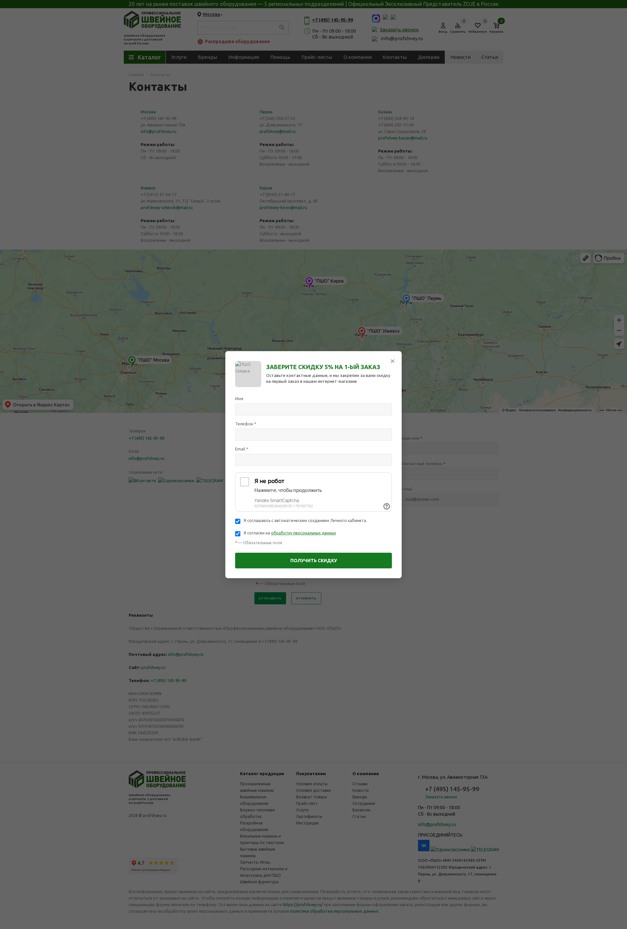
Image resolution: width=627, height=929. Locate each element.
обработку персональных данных (303, 533)
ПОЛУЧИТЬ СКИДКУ (313, 560)
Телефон (245, 423)
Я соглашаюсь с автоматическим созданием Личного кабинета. (305, 520)
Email (242, 449)
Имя (239, 398)
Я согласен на (290, 533)
